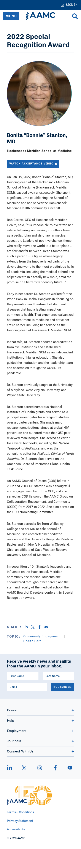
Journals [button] (14, 741)
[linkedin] (11, 768)
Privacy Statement (20, 821)
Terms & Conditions (20, 812)
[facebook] (55, 768)
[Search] (75, 16)
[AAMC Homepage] (29, 795)
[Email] (47, 627)
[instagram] (39, 768)
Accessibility (16, 829)
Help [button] (10, 720)
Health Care (32, 641)
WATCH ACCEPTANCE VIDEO (31, 163)
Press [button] (12, 710)
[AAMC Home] (40, 16)
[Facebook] (41, 627)
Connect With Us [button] (20, 751)
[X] (34, 627)
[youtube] (68, 768)
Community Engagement (42, 636)
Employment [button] (17, 731)
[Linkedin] (27, 627)
